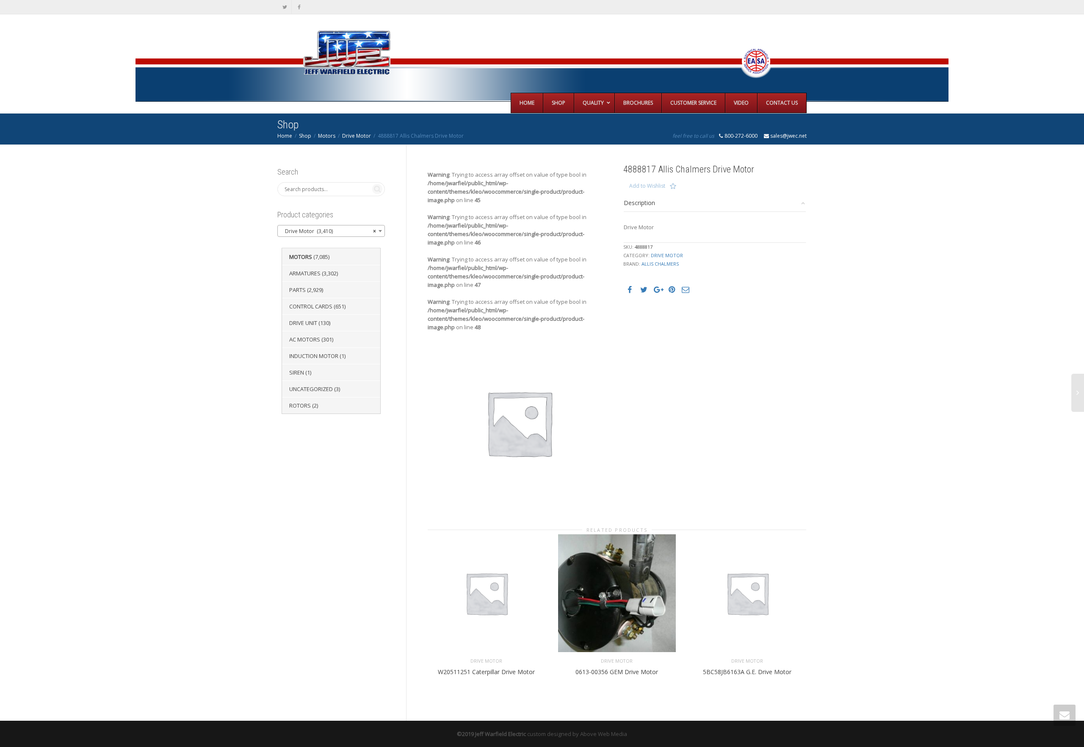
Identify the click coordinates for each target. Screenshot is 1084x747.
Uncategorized (311, 389)
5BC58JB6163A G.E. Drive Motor (747, 672)
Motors (326, 135)
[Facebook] (299, 7)
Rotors (300, 405)
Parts (297, 290)
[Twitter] (285, 7)
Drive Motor (356, 135)
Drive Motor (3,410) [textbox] (328, 231)
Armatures (305, 273)
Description (639, 203)
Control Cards (310, 306)
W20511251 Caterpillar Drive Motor (486, 672)
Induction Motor (313, 356)
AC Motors (304, 339)
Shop (305, 135)
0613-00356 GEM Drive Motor (616, 672)
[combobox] (331, 231)
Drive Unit (303, 323)
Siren (296, 372)
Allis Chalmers (660, 264)
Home (284, 135)
